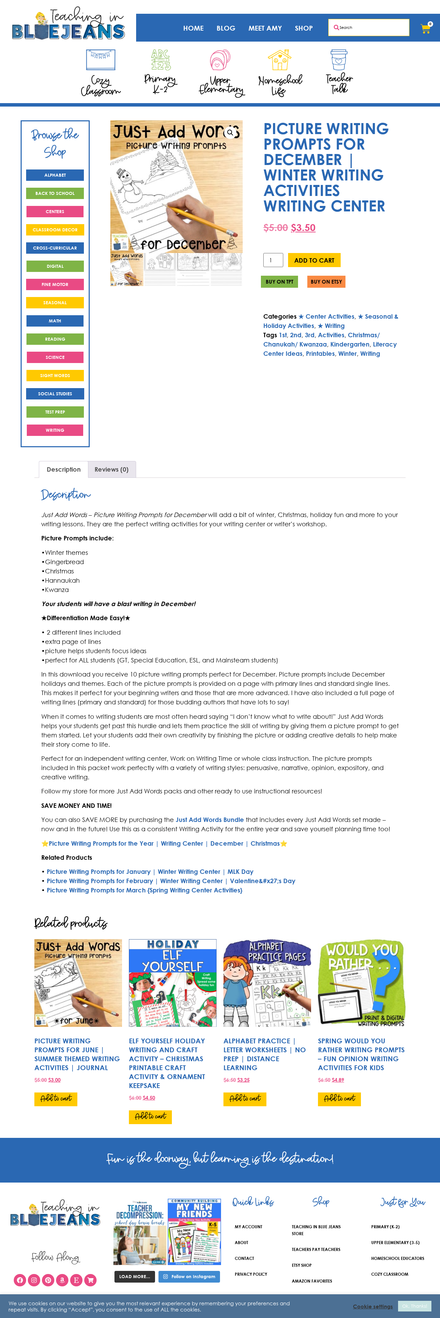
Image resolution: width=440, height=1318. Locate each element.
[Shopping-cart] (90, 1280)
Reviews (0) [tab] (112, 469)
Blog (226, 28)
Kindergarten (350, 344)
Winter (347, 353)
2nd (295, 335)
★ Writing (331, 325)
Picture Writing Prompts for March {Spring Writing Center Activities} (144, 890)
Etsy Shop (302, 1265)
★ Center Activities (326, 316)
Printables (320, 353)
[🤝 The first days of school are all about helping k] (194, 1232)
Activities (331, 335)
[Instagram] (34, 1280)
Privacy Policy (251, 1274)
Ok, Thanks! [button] (414, 1306)
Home (193, 28)
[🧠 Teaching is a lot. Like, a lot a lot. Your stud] (139, 1232)
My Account (248, 1226)
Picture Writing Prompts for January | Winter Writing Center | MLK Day (150, 871)
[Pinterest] (48, 1280)
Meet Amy (265, 28)
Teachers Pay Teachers (316, 1249)
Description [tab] (64, 469)
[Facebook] (20, 1280)
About (241, 1242)
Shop (304, 28)
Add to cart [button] (56, 1099)
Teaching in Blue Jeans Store (316, 1230)
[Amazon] (62, 1280)
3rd (310, 335)
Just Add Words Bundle (210, 819)
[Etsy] (76, 1280)
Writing (370, 353)
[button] (230, 133)
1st (283, 335)
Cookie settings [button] (373, 1306)
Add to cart (314, 260)
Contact (244, 1258)
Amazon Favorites (312, 1281)
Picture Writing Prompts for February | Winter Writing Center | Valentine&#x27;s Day (171, 881)
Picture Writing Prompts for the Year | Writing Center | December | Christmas (164, 843)
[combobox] (368, 27)
